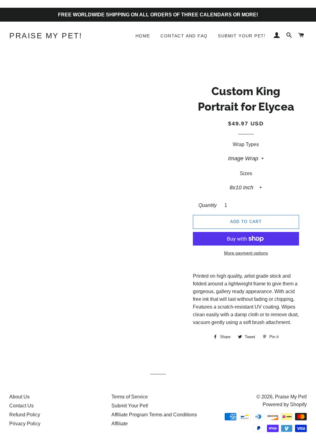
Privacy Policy (24, 423)
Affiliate (119, 423)
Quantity (207, 205)
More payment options (246, 252)
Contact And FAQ (183, 35)
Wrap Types (246, 144)
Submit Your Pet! (241, 35)
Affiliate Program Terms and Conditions (154, 414)
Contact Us (21, 405)
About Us (19, 396)
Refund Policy (24, 414)
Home (142, 35)
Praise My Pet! (45, 35)
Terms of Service (129, 396)
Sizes (246, 173)
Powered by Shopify (285, 404)
